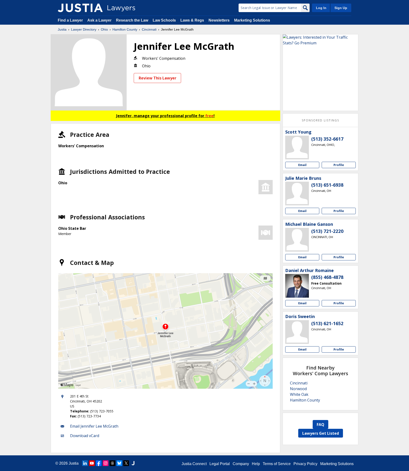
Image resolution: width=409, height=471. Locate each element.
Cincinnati (149, 29)
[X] (126, 463)
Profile (338, 165)
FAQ (320, 424)
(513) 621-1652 (327, 323)
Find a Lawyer (70, 20)
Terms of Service (277, 464)
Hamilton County (124, 29)
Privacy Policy (305, 464)
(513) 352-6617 (327, 139)
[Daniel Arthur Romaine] (297, 286)
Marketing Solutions (252, 20)
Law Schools (164, 20)
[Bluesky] (119, 463)
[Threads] (112, 463)
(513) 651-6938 (327, 185)
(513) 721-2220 (327, 231)
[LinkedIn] (85, 463)
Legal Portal (219, 464)
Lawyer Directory (83, 29)
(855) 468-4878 (327, 277)
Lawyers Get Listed (320, 433)
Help (256, 464)
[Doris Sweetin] (297, 332)
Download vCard (84, 435)
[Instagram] (105, 463)
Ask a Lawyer (99, 20)
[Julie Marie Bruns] (297, 193)
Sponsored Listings (320, 120)
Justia (62, 29)
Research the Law (132, 20)
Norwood (298, 388)
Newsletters (219, 20)
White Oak (299, 394)
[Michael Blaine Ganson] (297, 240)
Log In (321, 8)
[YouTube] (92, 463)
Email (302, 165)
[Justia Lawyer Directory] (80, 8)
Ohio (104, 29)
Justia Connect (194, 464)
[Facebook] (99, 463)
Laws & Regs (192, 20)
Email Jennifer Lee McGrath (94, 426)
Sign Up (340, 8)
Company (241, 464)
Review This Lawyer (157, 78)
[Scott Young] (297, 147)
